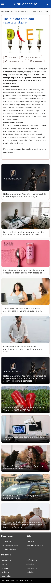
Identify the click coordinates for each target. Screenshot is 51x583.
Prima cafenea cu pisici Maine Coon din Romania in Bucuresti (23, 467)
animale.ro (30, 564)
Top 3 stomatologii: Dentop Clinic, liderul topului (23, 438)
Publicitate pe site (35, 545)
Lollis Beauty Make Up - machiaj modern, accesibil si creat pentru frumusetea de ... (24, 271)
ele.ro (4, 564)
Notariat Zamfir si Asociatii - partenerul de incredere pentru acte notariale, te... (24, 195)
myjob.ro (5, 572)
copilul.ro (30, 572)
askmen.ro (6, 560)
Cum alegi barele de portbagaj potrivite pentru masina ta (23, 496)
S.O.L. (29, 549)
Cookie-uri (6, 541)
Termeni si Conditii (10, 545)
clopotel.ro (6, 576)
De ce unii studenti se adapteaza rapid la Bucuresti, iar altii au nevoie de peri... (23, 233)
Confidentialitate (9, 549)
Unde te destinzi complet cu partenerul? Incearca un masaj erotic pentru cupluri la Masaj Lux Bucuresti (24, 524)
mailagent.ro (31, 568)
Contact (30, 541)
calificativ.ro (31, 560)
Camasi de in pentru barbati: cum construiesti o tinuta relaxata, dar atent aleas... (22, 349)
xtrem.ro (5, 568)
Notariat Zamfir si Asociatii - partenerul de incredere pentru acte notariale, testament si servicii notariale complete (24, 378)
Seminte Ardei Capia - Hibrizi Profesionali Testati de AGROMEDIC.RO (24, 408)
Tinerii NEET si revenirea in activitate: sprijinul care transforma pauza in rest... (23, 309)
